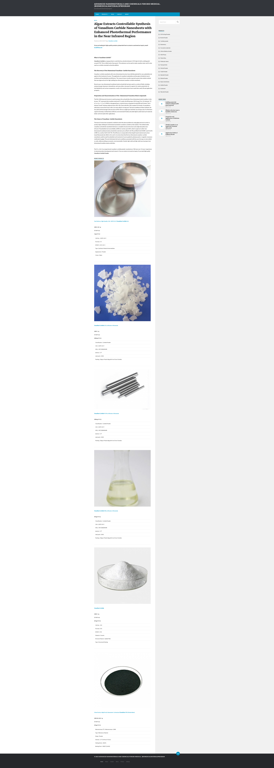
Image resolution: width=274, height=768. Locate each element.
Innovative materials (165, 48)
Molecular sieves (164, 61)
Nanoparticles (163, 64)
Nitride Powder (164, 68)
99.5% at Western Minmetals (106, 413)
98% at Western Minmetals (106, 511)
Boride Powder (164, 37)
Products (104, 14)
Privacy (122, 761)
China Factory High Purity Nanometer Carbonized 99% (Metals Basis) (114, 712)
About (127, 14)
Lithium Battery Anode (166, 51)
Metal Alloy (163, 58)
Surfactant (162, 88)
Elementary (163, 44)
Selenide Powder (164, 75)
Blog (112, 14)
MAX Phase (163, 54)
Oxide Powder (163, 71)
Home (97, 14)
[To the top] (178, 753)
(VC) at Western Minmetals (106, 325)
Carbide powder (164, 41)
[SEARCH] (178, 22)
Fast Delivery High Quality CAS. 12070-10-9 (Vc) (111, 221)
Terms (117, 761)
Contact (119, 14)
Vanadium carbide (112, 41)
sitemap (128, 761)
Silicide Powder (164, 78)
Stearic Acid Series (164, 81)
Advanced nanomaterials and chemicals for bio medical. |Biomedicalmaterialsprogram (127, 5)
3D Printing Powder (165, 34)
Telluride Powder (164, 92)
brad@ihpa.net (98, 47)
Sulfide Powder (164, 85)
